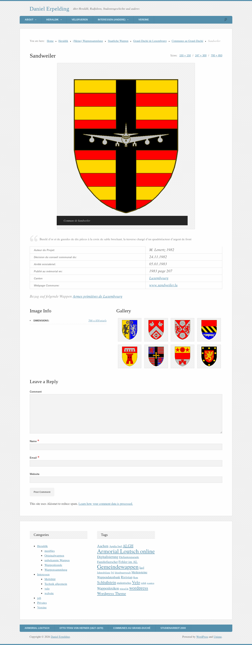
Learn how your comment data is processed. (106, 503)
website (49, 593)
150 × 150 (185, 55)
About (29, 19)
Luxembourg (159, 277)
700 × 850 (216, 55)
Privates (42, 603)
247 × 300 (201, 55)
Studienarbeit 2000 (173, 628)
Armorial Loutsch (37, 628)
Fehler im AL (128, 561)
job (39, 598)
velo (47, 588)
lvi (112, 572)
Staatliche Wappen (118, 41)
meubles (49, 551)
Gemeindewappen (118, 566)
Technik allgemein (55, 584)
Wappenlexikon (108, 588)
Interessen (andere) (111, 19)
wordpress (138, 588)
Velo (136, 582)
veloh (143, 583)
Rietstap (126, 577)
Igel (141, 567)
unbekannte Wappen (57, 560)
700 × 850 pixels (97, 320)
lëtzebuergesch (123, 572)
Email (34, 457)
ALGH (128, 545)
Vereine (143, 19)
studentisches (124, 583)
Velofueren (80, 19)
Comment (36, 391)
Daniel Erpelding (49, 9)
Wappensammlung (55, 569)
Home (50, 41)
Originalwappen (54, 555)
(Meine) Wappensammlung (88, 41)
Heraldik (52, 19)
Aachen (102, 545)
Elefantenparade (129, 557)
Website (34, 474)
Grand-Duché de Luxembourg (150, 41)
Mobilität (50, 579)
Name (34, 441)
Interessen (43, 574)
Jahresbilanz (103, 572)
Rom (135, 577)
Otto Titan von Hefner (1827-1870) (81, 628)
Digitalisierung (107, 556)
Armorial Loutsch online (126, 551)
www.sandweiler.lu (163, 284)
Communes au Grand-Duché (187, 41)
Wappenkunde (53, 565)
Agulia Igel (115, 546)
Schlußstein (106, 582)
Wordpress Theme (111, 593)
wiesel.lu (124, 588)
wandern (150, 583)
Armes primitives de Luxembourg (97, 296)
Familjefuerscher (107, 562)
